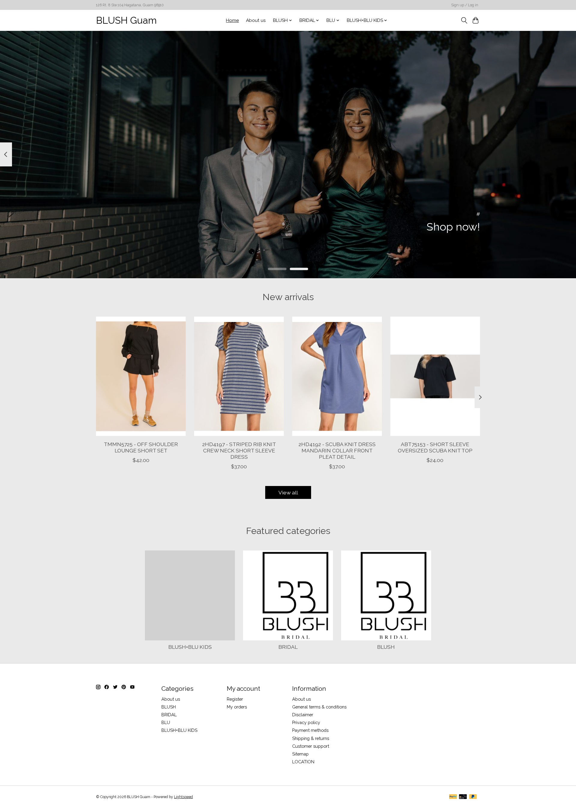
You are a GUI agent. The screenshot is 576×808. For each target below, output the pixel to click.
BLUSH (386, 647)
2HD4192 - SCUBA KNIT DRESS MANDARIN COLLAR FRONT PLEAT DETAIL (337, 450)
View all (288, 492)
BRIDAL (288, 647)
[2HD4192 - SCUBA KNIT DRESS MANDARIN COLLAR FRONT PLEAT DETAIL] (337, 376)
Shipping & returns (310, 738)
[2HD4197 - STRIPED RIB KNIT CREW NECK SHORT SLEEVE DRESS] (239, 376)
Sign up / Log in (464, 5)
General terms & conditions (319, 706)
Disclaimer (302, 714)
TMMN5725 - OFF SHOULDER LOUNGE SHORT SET (141, 447)
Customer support (310, 746)
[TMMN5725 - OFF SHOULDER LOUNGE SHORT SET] (141, 376)
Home (232, 20)
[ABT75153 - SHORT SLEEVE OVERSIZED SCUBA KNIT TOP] (435, 376)
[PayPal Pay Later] (473, 797)
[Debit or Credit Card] (463, 797)
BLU (165, 722)
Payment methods (310, 730)
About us (256, 20)
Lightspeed (183, 797)
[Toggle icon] (464, 20)
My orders (237, 706)
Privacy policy (306, 722)
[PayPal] (453, 797)
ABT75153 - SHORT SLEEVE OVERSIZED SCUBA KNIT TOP (435, 447)
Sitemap (300, 753)
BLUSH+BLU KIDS (190, 647)
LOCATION (303, 761)
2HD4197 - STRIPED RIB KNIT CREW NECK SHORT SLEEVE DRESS (239, 450)
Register (235, 699)
